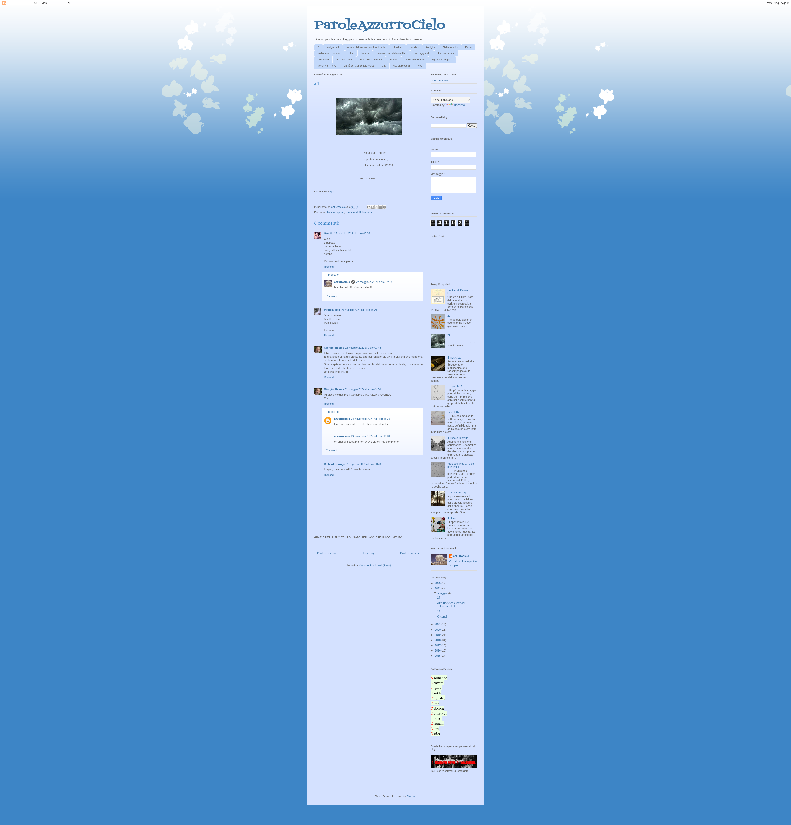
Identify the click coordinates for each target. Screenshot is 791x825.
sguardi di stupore (442, 59)
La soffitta (453, 412)
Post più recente (327, 553)
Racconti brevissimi (371, 59)
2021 (438, 624)
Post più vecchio (410, 553)
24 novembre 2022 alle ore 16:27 (370, 418)
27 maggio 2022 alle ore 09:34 (352, 233)
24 (448, 335)
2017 (438, 645)
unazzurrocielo (439, 80)
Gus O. (328, 233)
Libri (351, 53)
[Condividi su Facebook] (380, 207)
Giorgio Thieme (334, 347)
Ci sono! (442, 616)
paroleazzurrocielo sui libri (391, 53)
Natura (365, 53)
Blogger (411, 796)
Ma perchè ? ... (456, 386)
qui (332, 191)
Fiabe (468, 47)
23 (438, 611)
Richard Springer (335, 464)
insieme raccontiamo (329, 53)
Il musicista (454, 357)
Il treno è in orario (457, 437)
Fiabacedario (450, 47)
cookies (414, 47)
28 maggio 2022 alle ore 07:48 (363, 347)
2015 (438, 655)
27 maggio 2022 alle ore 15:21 (359, 309)
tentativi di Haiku (327, 65)
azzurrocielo (342, 282)
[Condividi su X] (376, 207)
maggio (443, 593)
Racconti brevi (344, 59)
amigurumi (333, 47)
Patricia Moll (332, 309)
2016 (438, 650)
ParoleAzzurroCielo (379, 25)
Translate (459, 105)
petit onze (323, 59)
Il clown (451, 518)
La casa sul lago (457, 492)
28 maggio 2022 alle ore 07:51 (363, 389)
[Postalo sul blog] (373, 207)
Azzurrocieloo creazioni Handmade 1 (451, 604)
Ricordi (394, 59)
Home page (368, 553)
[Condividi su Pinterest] (384, 207)
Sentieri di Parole (415, 59)
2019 (438, 634)
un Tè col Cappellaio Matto (359, 65)
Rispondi (329, 266)
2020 (438, 629)
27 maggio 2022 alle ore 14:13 (374, 282)
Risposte (333, 274)
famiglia (430, 47)
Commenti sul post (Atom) (375, 565)
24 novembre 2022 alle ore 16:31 (370, 436)
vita (384, 65)
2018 (438, 640)
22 (448, 315)
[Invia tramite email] (369, 207)
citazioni (397, 47)
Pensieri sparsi (446, 53)
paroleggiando (422, 53)
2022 (438, 588)
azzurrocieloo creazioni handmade (365, 47)
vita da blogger (401, 65)
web (420, 65)
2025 (438, 583)
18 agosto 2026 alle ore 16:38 (364, 464)
